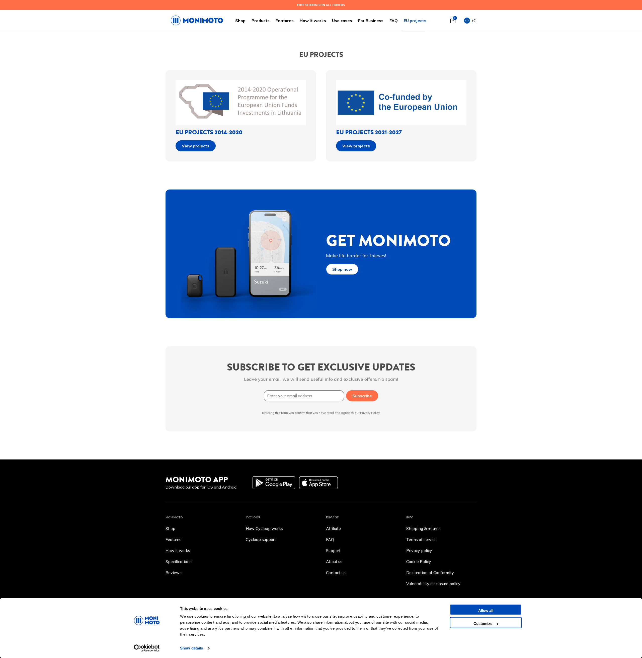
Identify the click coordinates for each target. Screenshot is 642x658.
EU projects (415, 20)
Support (333, 550)
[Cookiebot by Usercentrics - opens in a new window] (147, 648)
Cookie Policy (418, 561)
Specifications (179, 561)
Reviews (174, 572)
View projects (195, 145)
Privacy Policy (369, 413)
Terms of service (421, 539)
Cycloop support (261, 539)
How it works (313, 20)
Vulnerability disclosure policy (433, 583)
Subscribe (362, 395)
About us (334, 561)
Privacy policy (419, 550)
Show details (191, 648)
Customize (482, 623)
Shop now (342, 269)
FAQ (393, 20)
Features (285, 20)
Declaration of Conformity (430, 572)
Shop (240, 20)
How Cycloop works (264, 528)
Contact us (336, 572)
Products (261, 20)
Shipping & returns (423, 528)
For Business (370, 20)
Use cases (342, 20)
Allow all (485, 610)
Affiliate (333, 528)
